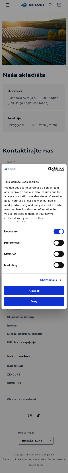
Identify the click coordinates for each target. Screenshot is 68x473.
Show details (48, 279)
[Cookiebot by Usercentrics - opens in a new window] (48, 169)
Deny (34, 301)
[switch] (58, 243)
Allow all (34, 290)
